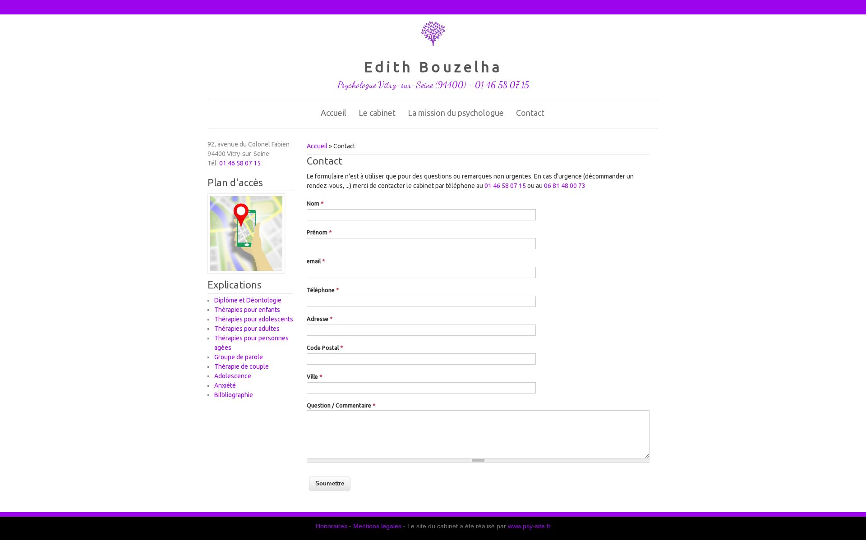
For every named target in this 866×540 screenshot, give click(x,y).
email (316, 261)
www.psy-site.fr (529, 526)
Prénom (319, 232)
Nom (315, 203)
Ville (314, 376)
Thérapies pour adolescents (253, 319)
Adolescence (232, 376)
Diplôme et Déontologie (247, 300)
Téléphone (323, 290)
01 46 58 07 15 (505, 185)
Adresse (320, 319)
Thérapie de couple (241, 366)
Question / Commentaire (341, 405)
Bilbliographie (233, 394)
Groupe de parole (238, 357)
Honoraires (331, 526)
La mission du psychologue (456, 112)
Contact (530, 112)
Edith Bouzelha (433, 67)
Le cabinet (377, 112)
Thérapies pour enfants (247, 309)
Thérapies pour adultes (247, 328)
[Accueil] (433, 43)
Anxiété (225, 385)
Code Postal (325, 347)
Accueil (333, 112)
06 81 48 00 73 (564, 185)
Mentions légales (377, 526)
